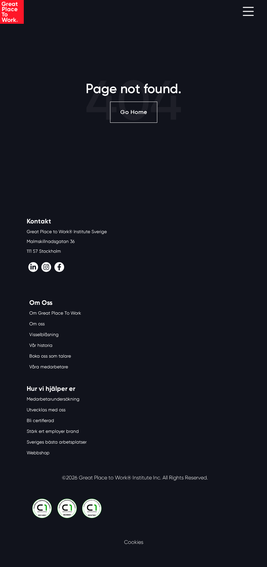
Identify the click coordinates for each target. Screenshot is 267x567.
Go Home (133, 112)
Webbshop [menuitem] (38, 452)
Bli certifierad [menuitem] (40, 420)
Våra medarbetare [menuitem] (48, 366)
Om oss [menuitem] (37, 323)
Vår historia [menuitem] (40, 345)
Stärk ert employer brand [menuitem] (53, 431)
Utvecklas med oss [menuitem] (46, 409)
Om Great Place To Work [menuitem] (55, 313)
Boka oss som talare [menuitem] (50, 356)
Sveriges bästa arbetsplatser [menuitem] (57, 442)
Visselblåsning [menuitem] (44, 334)
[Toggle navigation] (248, 11)
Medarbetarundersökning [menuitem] (53, 399)
